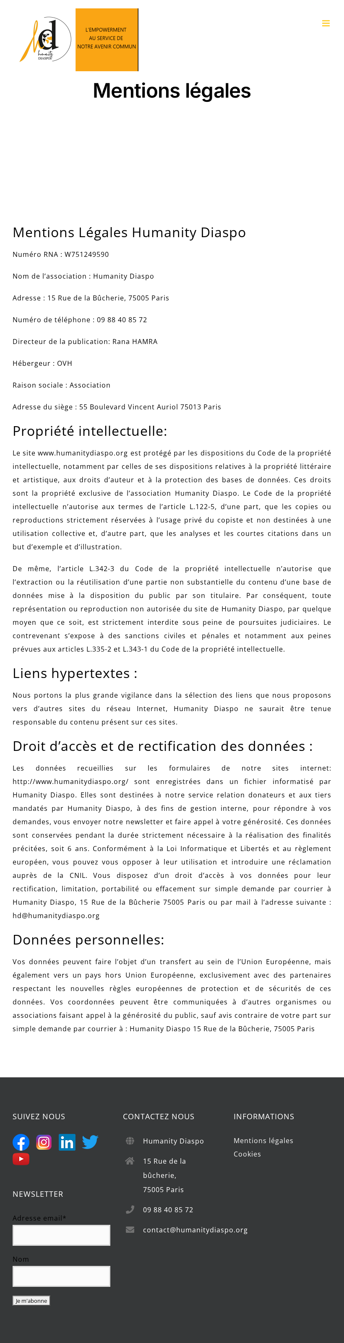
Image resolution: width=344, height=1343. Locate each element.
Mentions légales (264, 1140)
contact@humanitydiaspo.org (182, 1229)
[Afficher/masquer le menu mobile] (326, 23)
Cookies (247, 1154)
